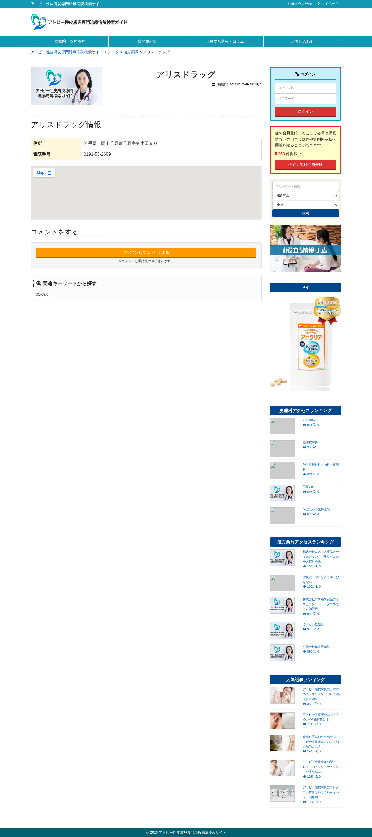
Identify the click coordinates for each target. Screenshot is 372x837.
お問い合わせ (302, 41)
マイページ (329, 4)
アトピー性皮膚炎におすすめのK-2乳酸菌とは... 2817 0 (321, 719)
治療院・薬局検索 (69, 41)
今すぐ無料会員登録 (305, 164)
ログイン (305, 111)
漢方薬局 (42, 294)
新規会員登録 (300, 4)
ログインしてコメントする (146, 252)
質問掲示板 (147, 41)
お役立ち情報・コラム (225, 41)
